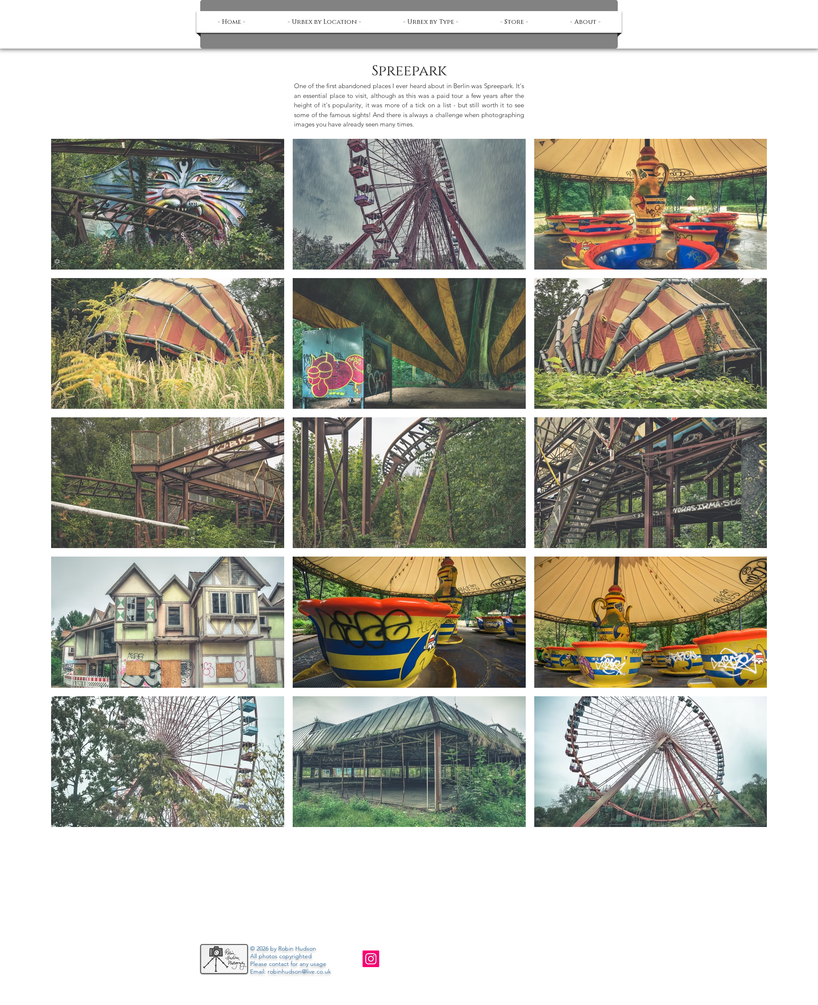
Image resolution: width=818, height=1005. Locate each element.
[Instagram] (371, 958)
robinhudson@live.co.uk (299, 971)
